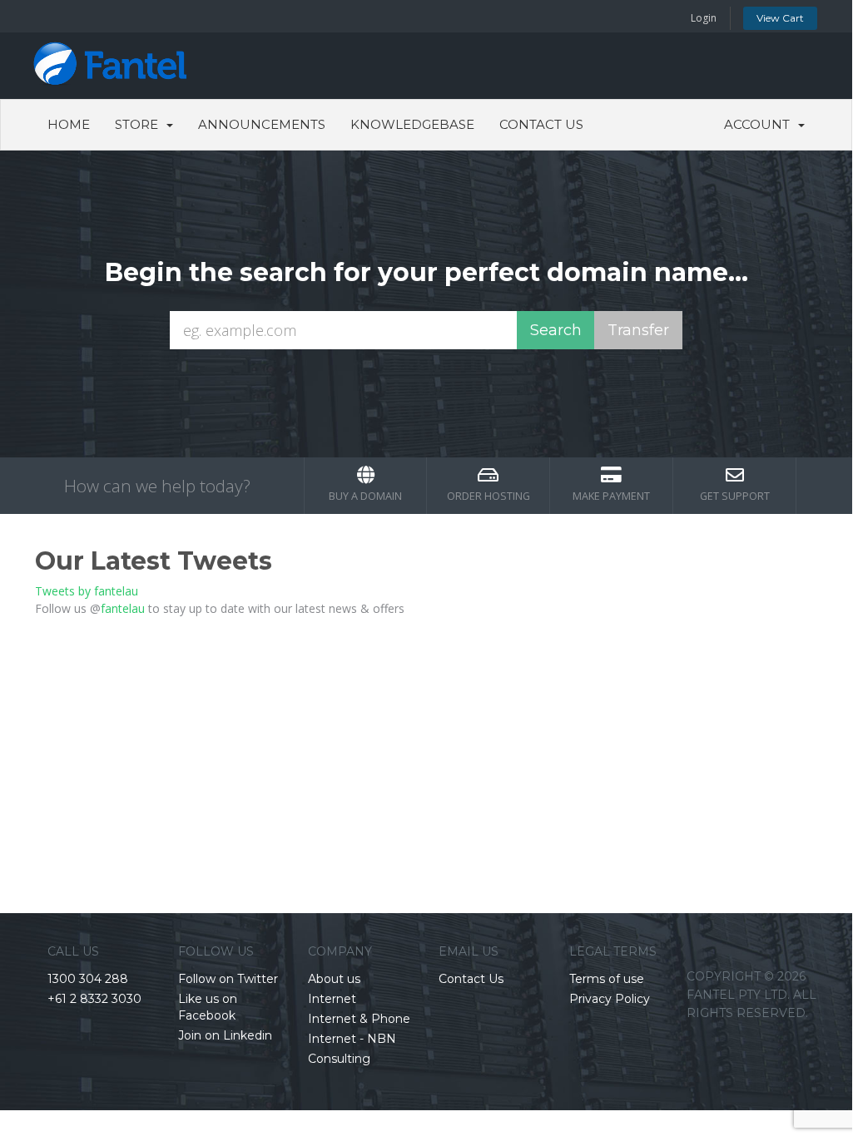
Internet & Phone (359, 1018)
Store (140, 124)
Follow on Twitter (228, 978)
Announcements (261, 124)
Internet (332, 998)
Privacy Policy (609, 998)
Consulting (339, 1058)
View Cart (780, 18)
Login (704, 18)
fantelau (123, 608)
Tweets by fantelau (86, 591)
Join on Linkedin (225, 1035)
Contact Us (541, 124)
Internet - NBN (352, 1038)
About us (334, 978)
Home (68, 124)
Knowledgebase (412, 124)
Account (760, 124)
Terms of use (606, 978)
